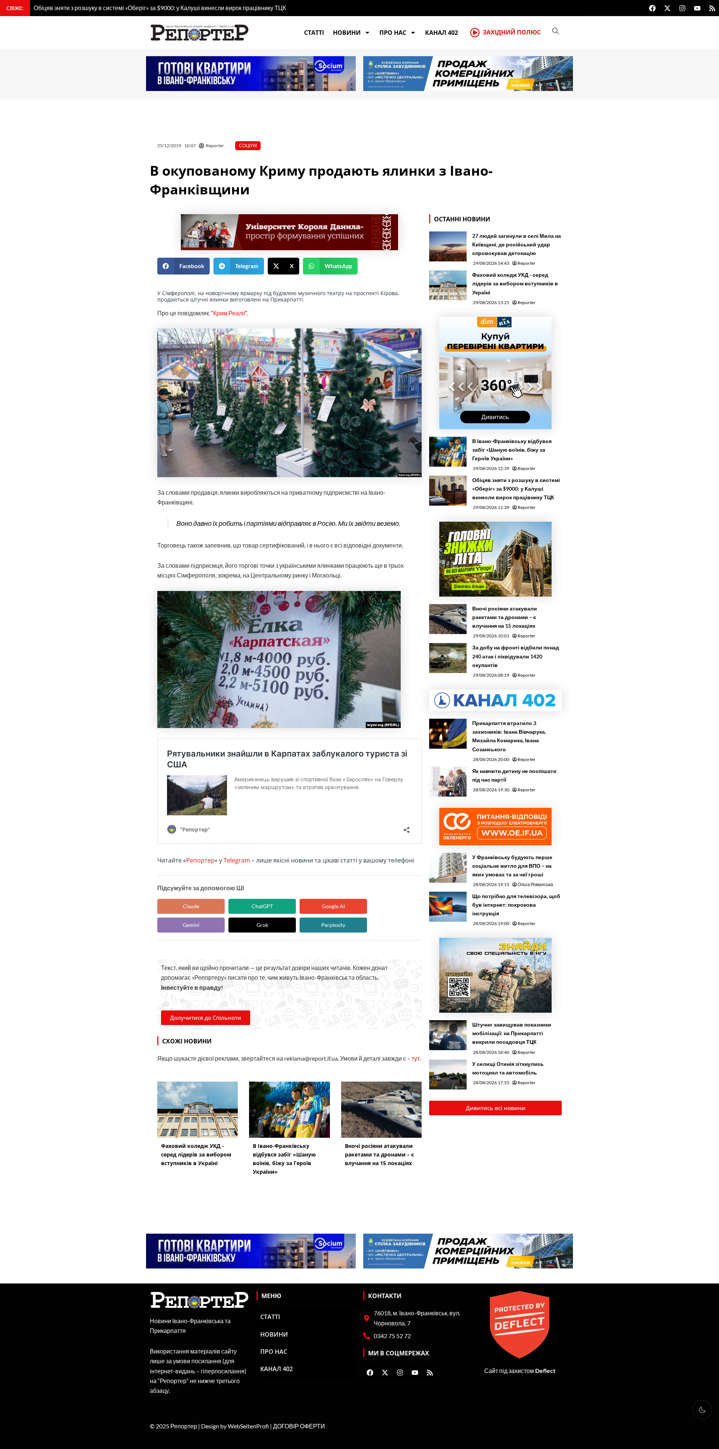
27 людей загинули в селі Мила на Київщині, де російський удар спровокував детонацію (516, 244)
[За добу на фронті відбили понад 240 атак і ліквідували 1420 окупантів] (448, 658)
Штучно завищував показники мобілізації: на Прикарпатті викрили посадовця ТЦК (511, 1033)
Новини (347, 32)
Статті (314, 32)
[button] (183, 266)
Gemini (191, 925)
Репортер (200, 860)
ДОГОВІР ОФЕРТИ (299, 1426)
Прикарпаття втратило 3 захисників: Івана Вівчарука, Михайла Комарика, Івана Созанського (509, 736)
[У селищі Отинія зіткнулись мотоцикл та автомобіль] (448, 1074)
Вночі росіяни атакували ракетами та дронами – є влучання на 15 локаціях (504, 617)
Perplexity (333, 925)
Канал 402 (441, 32)
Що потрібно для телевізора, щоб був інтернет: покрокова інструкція (516, 904)
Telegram (237, 860)
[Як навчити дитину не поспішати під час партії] (448, 782)
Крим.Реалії (229, 312)
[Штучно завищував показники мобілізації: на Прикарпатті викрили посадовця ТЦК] (448, 1035)
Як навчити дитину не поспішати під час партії (514, 775)
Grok (262, 925)
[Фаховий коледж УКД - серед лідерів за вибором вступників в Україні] (448, 285)
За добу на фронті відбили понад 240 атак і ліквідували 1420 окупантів (515, 656)
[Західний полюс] (475, 32)
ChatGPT (262, 906)
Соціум (248, 145)
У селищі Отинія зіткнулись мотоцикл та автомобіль (508, 1068)
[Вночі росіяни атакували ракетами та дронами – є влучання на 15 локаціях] (448, 619)
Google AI (333, 906)
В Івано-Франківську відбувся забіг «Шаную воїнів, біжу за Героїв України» (512, 449)
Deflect (545, 1370)
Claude (191, 906)
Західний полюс (512, 32)
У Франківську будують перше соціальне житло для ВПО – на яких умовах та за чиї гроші (512, 865)
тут (416, 1058)
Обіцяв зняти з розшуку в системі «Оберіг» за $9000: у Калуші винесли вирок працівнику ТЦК (516, 488)
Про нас (392, 32)
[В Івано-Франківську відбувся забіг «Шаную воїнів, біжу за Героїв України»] (448, 452)
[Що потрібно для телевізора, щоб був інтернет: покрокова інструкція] (448, 907)
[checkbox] (702, 1409)
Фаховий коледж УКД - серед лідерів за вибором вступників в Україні (515, 283)
